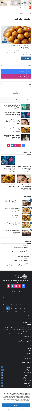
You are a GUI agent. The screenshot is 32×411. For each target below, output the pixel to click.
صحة (28, 367)
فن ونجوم (27, 385)
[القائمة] (2, 3)
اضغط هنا (26, 336)
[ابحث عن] (30, 3)
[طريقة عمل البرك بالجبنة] (26, 218)
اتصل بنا (29, 353)
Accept (16, 405)
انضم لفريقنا (28, 358)
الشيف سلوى (26, 45)
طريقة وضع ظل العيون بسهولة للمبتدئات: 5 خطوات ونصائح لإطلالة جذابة (11, 121)
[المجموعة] (21, 3)
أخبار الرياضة (27, 383)
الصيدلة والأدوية (26, 377)
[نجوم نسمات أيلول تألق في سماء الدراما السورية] (26, 233)
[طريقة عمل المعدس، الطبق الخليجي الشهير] (25, 130)
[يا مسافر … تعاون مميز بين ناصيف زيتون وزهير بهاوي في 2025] (25, 137)
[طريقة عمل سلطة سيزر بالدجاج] (26, 225)
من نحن (8, 409)
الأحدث (26, 100)
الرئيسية (27, 13)
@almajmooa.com (16, 93)
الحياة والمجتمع (26, 372)
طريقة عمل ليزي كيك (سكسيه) (12, 201)
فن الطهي (27, 370)
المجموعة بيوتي (26, 380)
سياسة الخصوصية (22, 409)
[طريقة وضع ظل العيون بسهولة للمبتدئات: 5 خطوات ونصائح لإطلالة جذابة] (25, 122)
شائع (16, 100)
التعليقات (6, 100)
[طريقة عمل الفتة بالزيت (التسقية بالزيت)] (26, 210)
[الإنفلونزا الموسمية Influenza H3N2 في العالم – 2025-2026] (25, 115)
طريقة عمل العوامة (24, 48)
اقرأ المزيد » (26, 58)
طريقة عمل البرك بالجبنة (14, 215)
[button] (2, 390)
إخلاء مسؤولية (27, 350)
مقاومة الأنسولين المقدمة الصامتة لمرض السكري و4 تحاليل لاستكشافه (24, 168)
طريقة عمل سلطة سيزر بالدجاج (12, 223)
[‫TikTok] (8, 145)
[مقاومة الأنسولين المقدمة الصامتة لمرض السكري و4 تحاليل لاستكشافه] (25, 107)
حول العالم (27, 375)
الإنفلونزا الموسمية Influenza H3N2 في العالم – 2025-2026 (9, 168)
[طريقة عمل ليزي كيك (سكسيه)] (26, 203)
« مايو (29, 318)
